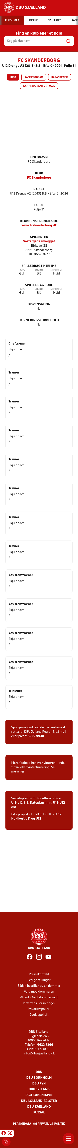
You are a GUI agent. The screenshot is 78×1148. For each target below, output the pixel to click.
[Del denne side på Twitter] (10, 1134)
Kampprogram (33, 77)
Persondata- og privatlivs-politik (39, 1124)
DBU (39, 1072)
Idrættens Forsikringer (39, 1003)
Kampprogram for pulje (39, 86)
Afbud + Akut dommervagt (39, 997)
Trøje (21, 270)
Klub (39, 173)
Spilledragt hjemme (39, 266)
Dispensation (39, 304)
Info (13, 77)
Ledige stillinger (39, 980)
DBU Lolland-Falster (39, 1101)
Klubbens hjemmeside (39, 221)
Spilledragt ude (39, 285)
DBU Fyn (39, 1083)
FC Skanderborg (39, 177)
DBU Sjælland (39, 1106)
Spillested (39, 237)
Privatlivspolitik (39, 1009)
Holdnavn (39, 157)
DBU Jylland (39, 1089)
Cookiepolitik (39, 1014)
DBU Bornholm (39, 1077)
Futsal (39, 1112)
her (21, 771)
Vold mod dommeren (39, 991)
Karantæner (59, 77)
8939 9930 (36, 736)
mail (63, 731)
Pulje (39, 205)
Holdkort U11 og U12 (26, 818)
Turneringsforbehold (39, 320)
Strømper (56, 270)
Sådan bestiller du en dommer (39, 985)
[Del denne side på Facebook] (3, 1134)
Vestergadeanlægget (39, 241)
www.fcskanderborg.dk (39, 225)
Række (39, 189)
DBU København (39, 1095)
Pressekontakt (39, 974)
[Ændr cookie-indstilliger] (6, 1142)
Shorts (39, 270)
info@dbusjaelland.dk (39, 1053)
